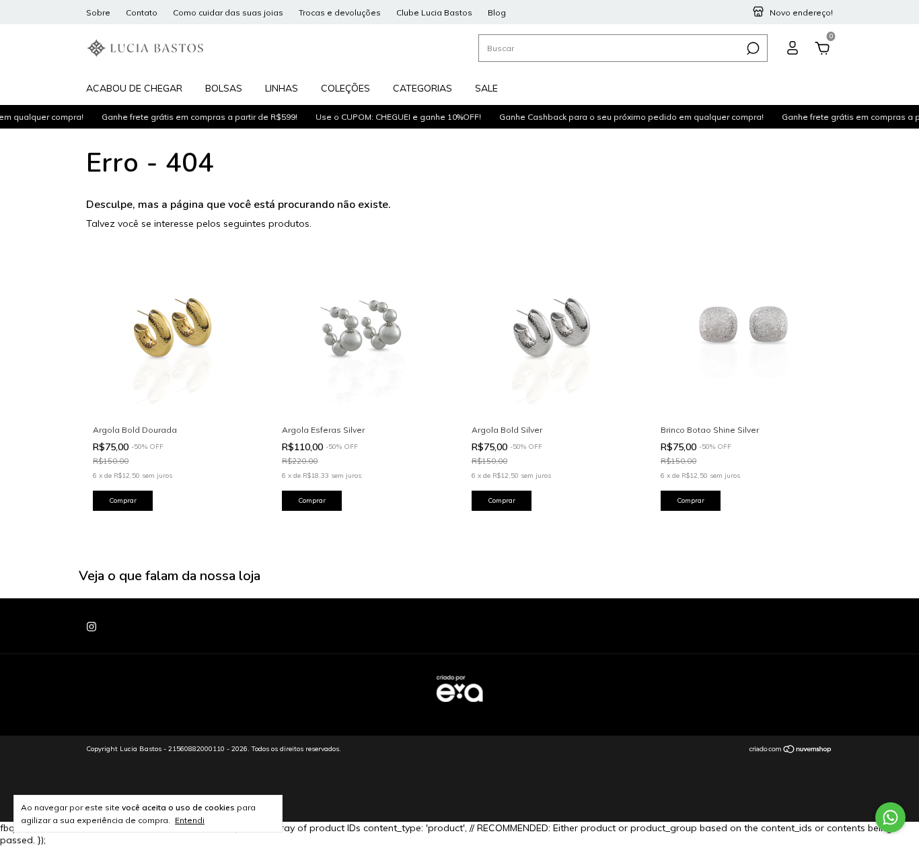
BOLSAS (223, 88)
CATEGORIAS (422, 88)
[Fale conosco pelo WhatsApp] (890, 817)
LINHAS (281, 88)
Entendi (190, 820)
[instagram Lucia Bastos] (91, 626)
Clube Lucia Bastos (434, 12)
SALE (486, 88)
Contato (141, 12)
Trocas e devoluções (340, 12)
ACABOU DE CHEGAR (134, 88)
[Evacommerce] (459, 709)
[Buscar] (751, 48)
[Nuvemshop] (791, 750)
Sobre (98, 12)
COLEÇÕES (345, 88)
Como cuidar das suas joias (228, 12)
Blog (497, 12)
